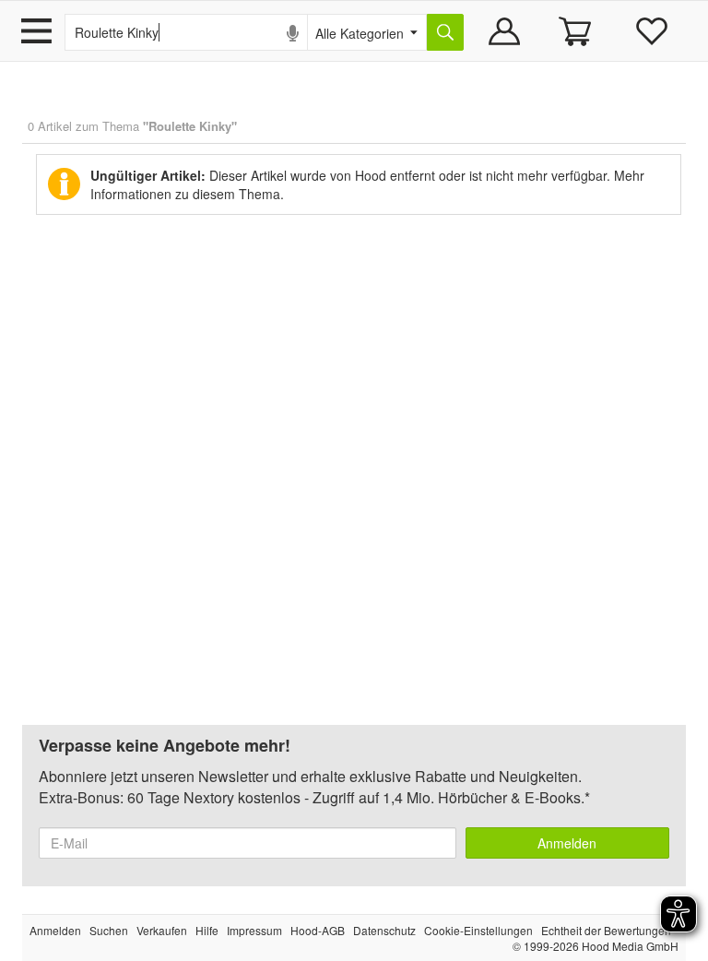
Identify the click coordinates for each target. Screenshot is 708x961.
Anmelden (566, 843)
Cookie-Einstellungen (478, 930)
